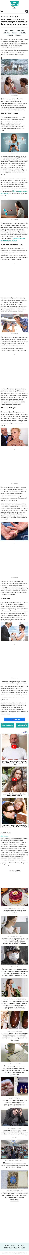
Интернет (6, 33)
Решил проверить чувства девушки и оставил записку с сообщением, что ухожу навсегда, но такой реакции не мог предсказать (14, 1070)
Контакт (13, 1246)
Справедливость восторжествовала (14, 999)
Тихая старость (14, 967)
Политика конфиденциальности (14, 1248)
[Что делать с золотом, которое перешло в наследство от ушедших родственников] (14, 1087)
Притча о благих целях (14, 936)
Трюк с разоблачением (14, 1031)
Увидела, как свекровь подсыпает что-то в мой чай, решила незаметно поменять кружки (14, 941)
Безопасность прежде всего (14, 1161)
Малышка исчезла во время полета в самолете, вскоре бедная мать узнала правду (14, 1165)
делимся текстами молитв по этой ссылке (13, 239)
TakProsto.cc (6, 1253)
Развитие (22, 33)
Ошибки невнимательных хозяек (14, 908)
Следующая (21, 725)
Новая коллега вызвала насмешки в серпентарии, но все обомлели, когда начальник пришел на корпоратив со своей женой (14, 1004)
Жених (12, 30)
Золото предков (14, 1098)
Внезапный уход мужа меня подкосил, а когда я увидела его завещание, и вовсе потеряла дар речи (14, 1134)
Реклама (21, 1246)
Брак (6, 30)
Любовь (14, 33)
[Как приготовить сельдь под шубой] (14, 897)
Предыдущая (8, 725)
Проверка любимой (14, 1064)
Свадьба (10, 35)
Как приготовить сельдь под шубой (14, 912)
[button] (1, 58)
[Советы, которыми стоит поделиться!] (14, 4)
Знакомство (20, 30)
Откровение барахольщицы (14, 1191)
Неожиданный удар (14, 1128)
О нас (7, 1246)
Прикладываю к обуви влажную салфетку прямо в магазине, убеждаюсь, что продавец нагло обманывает (14, 1037)
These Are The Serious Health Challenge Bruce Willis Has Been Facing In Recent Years (14, 763)
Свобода (18, 35)
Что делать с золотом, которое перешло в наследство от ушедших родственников (14, 1102)
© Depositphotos (14, 95)
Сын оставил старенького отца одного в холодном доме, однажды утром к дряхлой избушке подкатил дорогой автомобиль (14, 972)
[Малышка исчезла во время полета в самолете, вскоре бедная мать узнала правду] (14, 1150)
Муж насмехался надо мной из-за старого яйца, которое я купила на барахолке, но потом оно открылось (14, 1196)
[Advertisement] (14, 278)
